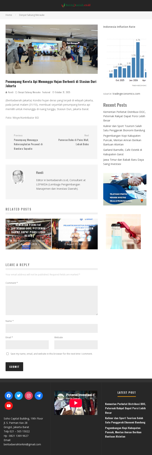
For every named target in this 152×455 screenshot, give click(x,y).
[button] (124, 231)
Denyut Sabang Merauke (29, 92)
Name (10, 321)
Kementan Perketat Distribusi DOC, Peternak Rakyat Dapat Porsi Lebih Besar (124, 116)
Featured (46, 92)
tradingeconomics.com (126, 93)
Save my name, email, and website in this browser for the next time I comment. (51, 353)
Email (9, 337)
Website (58, 337)
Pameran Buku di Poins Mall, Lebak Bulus (73, 140)
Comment (12, 282)
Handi (10, 92)
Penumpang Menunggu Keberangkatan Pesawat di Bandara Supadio (28, 142)
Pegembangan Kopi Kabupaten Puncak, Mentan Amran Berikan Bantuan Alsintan (122, 140)
